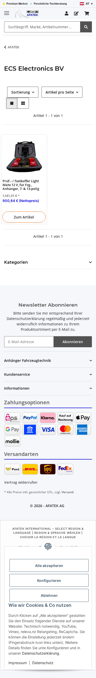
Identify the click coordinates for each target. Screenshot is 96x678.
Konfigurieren (49, 580)
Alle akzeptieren (49, 565)
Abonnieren (72, 341)
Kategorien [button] (16, 262)
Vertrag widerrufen (20, 482)
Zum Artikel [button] (24, 217)
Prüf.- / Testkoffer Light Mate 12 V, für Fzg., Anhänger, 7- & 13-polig (21, 185)
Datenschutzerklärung (40, 653)
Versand (67, 492)
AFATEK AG (55, 505)
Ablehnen (49, 595)
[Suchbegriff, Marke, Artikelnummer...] (86, 26)
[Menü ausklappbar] (6, 11)
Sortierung (20, 92)
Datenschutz (43, 663)
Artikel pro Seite (60, 92)
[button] (66, 13)
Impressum (17, 663)
